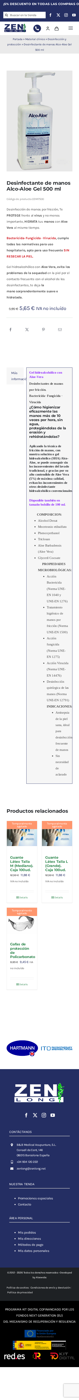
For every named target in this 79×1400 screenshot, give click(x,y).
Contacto (24, 1204)
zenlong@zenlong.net (31, 1168)
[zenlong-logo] (15, 24)
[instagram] (66, 15)
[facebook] (50, 15)
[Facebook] (10, 330)
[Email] (60, 330)
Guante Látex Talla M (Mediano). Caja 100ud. (21, 863)
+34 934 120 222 (27, 1162)
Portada (17, 39)
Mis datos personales (33, 1251)
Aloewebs (41, 1277)
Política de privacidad (20, 1292)
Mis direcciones (29, 1239)
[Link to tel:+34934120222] (37, 28)
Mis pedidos (27, 1232)
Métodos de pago (30, 1245)
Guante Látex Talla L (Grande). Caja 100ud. (56, 863)
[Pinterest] (43, 330)
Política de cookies (18, 1287)
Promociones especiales (35, 1198)
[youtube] (74, 15)
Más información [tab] (17, 376)
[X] (27, 330)
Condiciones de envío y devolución (50, 1287)
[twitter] (58, 15)
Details (23, 897)
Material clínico (35, 39)
